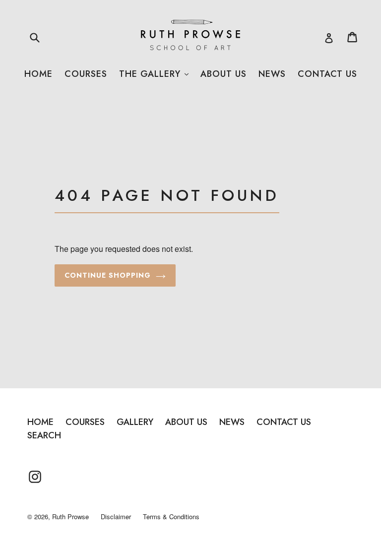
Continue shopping (107, 275)
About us (223, 73)
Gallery (135, 422)
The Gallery (154, 73)
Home (38, 73)
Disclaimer (116, 516)
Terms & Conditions (171, 516)
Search (44, 435)
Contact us (327, 73)
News (272, 73)
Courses (85, 73)
